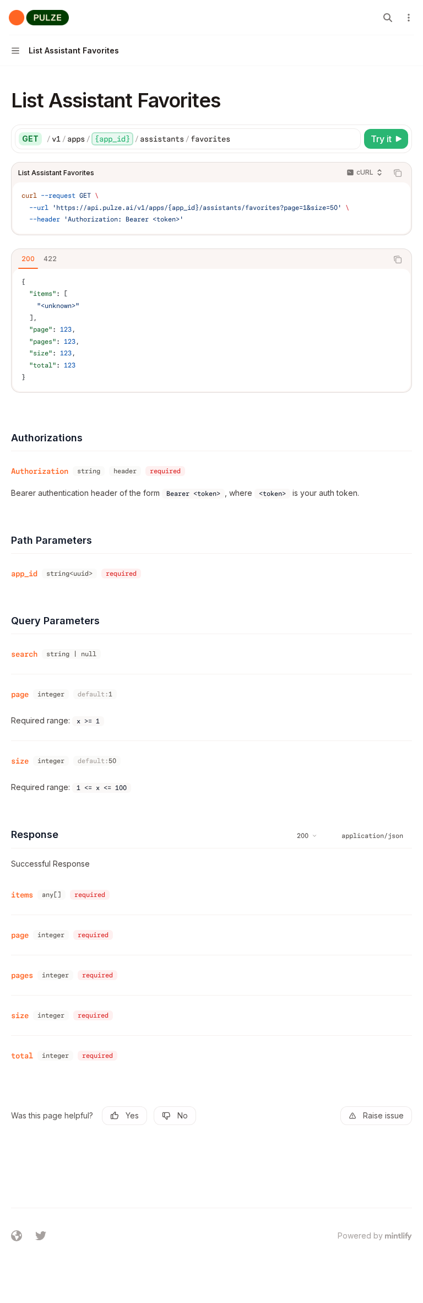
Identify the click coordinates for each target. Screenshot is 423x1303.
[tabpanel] (211, 330)
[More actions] (408, 17)
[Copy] (350, 139)
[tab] (28, 259)
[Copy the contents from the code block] (398, 173)
